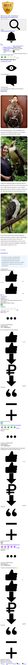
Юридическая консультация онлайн (9, 17)
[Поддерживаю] (11, 342)
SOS (4, 52)
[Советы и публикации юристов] (8, 14)
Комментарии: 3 (4, 299)
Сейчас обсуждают (8, 48)
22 (9, 660)
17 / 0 (2, 282)
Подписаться (4, 296)
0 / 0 (3, 295)
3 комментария (4, 269)
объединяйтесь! (14, 15)
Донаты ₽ (3, 297)
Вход (2, 44)
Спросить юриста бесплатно (8, 31)
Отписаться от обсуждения (7, 300)
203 (11, 662)
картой (24, 385)
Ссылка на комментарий (7, 324)
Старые (12, 303)
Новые (8, 303)
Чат (2, 327)
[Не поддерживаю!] (11, 353)
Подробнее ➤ (4, 253)
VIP (19, 544)
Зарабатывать (4, 91)
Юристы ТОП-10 (7, 47)
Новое (6, 49)
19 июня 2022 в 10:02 (6, 61)
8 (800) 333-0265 (17, 47)
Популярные (4, 303)
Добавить (14, 663)
